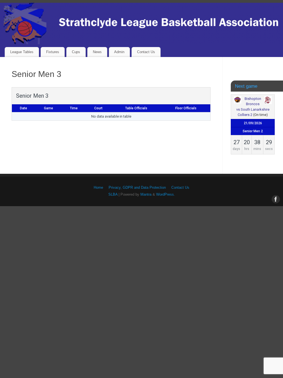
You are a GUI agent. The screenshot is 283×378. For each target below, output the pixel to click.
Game (48, 108)
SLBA (112, 194)
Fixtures (52, 52)
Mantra (145, 194)
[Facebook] (275, 198)
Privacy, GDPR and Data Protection (137, 188)
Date (23, 108)
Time (74, 108)
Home (98, 188)
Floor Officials (185, 108)
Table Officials (136, 108)
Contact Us (146, 52)
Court (98, 108)
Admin (119, 52)
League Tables (21, 52)
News (97, 52)
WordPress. (165, 194)
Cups (76, 52)
